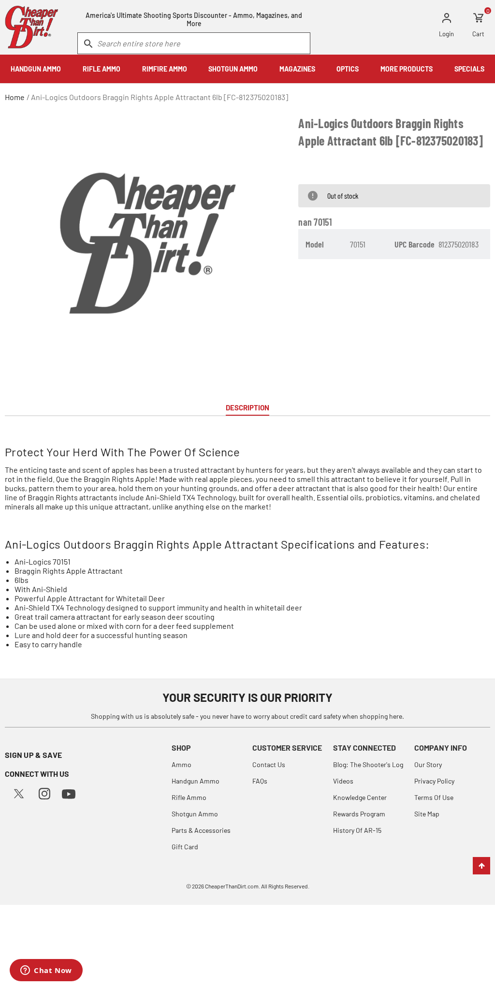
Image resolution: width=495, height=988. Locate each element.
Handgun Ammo (195, 781)
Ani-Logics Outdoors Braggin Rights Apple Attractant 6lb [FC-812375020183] (159, 97)
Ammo (181, 764)
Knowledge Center (360, 797)
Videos (343, 781)
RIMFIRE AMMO (164, 69)
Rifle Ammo (189, 797)
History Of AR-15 (357, 830)
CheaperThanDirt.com (232, 886)
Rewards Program (359, 814)
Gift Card (185, 847)
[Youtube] (68, 793)
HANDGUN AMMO (36, 69)
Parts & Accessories (201, 830)
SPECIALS (469, 69)
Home (15, 97)
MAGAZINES (297, 69)
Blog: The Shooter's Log (368, 764)
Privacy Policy (434, 781)
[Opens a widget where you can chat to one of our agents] (46, 971)
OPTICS (347, 69)
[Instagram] (44, 792)
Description (247, 407)
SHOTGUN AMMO (233, 69)
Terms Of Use (433, 797)
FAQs (259, 781)
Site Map (426, 814)
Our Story (428, 764)
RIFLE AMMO (101, 69)
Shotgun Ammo (195, 814)
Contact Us (268, 764)
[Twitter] (19, 792)
